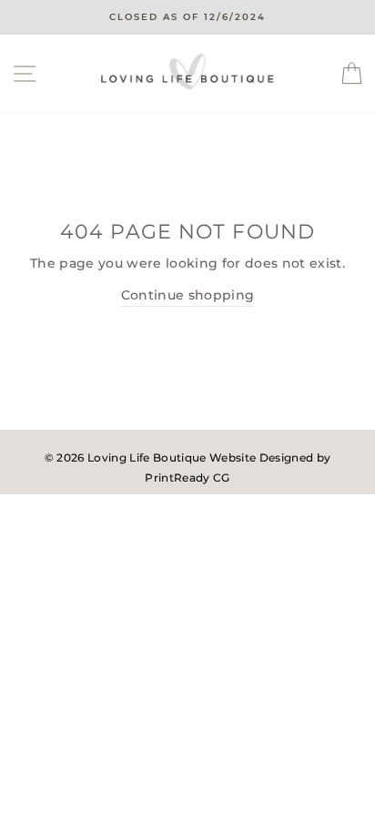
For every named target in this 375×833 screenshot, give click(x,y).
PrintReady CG (187, 477)
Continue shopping (188, 295)
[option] (187, 17)
